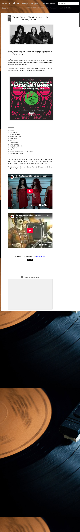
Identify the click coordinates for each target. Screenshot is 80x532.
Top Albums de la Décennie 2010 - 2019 (59, 8)
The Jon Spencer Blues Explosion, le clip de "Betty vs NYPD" (30, 18)
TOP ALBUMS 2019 (39, 8)
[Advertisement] (63, 46)
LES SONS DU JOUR (25, 8)
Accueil (15, 8)
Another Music (40, 256)
